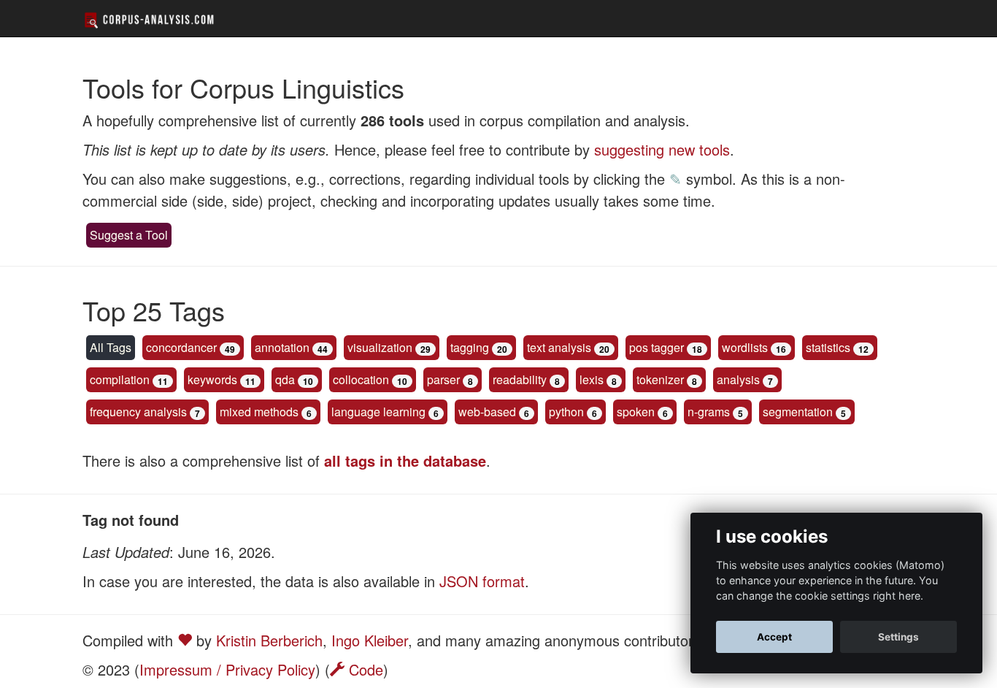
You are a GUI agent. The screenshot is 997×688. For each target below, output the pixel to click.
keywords (212, 379)
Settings (898, 637)
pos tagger (656, 347)
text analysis (559, 347)
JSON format (482, 581)
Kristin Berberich (269, 640)
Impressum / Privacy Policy (227, 669)
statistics (828, 347)
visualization (379, 347)
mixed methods (259, 411)
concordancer (181, 347)
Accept (774, 637)
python (566, 411)
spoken (636, 411)
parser (443, 379)
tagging (469, 347)
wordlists (745, 347)
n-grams (709, 411)
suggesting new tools (662, 149)
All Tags (110, 347)
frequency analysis (138, 411)
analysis (738, 379)
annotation (282, 347)
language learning (378, 411)
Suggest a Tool (129, 234)
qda (285, 379)
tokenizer (660, 379)
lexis (592, 379)
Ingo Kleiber (369, 640)
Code (363, 669)
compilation (120, 379)
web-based (487, 411)
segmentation (798, 411)
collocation (361, 379)
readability (520, 379)
